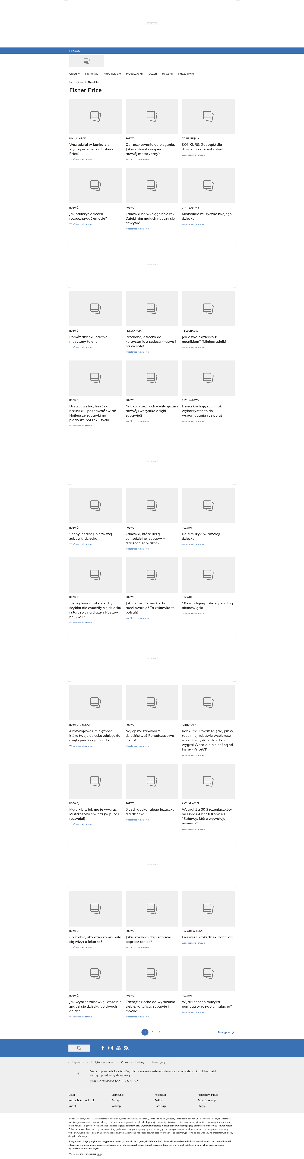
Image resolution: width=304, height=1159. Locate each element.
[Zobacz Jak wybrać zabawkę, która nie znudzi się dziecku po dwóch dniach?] (95, 973)
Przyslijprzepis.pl (207, 1100)
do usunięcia (78, 138)
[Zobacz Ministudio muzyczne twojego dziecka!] (208, 185)
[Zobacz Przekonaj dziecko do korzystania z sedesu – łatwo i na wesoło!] (152, 308)
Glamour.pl (118, 1094)
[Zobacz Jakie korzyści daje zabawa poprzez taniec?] (152, 909)
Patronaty (189, 724)
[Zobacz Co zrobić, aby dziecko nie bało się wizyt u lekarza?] (95, 909)
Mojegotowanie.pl (208, 1094)
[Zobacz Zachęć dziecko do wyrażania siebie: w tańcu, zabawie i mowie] (152, 973)
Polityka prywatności (102, 1062)
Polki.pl (158, 1100)
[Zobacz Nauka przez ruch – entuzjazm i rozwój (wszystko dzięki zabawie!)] (152, 378)
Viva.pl (72, 1106)
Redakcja (140, 1062)
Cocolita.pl (160, 1106)
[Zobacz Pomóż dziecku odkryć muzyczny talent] (95, 308)
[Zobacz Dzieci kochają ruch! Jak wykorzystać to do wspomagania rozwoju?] (208, 378)
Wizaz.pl (116, 1106)
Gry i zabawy (190, 207)
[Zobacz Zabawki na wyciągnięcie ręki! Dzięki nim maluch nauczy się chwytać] (152, 185)
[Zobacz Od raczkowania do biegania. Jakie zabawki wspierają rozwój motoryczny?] (152, 116)
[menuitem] (75, 73)
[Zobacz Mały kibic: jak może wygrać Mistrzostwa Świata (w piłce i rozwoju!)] (95, 781)
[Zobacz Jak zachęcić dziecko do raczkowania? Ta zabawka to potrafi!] (152, 575)
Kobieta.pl (160, 1094)
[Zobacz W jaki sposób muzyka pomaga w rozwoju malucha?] (208, 973)
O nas (124, 1062)
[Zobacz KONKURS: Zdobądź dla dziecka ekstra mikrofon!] (208, 116)
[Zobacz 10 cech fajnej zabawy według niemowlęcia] (208, 575)
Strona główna (76, 82)
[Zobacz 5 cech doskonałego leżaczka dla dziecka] (152, 781)
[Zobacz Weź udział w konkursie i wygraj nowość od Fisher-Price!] (95, 116)
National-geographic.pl (81, 1100)
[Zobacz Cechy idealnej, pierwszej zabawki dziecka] (95, 505)
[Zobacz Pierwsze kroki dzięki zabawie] (208, 909)
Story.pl (202, 1106)
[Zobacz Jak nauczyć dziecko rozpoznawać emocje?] (95, 185)
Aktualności (190, 803)
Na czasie (74, 50)
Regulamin (78, 1062)
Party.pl (116, 1100)
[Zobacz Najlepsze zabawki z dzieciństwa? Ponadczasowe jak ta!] (152, 702)
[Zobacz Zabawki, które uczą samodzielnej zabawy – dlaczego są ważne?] (152, 505)
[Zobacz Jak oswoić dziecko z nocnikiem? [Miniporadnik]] (208, 308)
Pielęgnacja (134, 330)
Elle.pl (71, 1094)
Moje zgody (158, 1062)
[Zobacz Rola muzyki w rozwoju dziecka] (208, 505)
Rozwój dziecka (79, 724)
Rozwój (130, 138)
